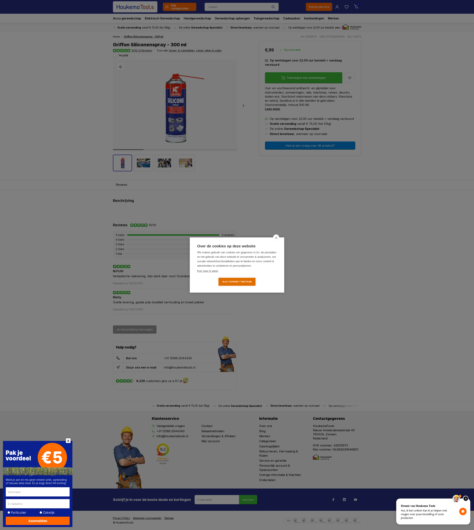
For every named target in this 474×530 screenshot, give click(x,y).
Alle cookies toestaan (237, 281)
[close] (276, 237)
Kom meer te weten (207, 271)
